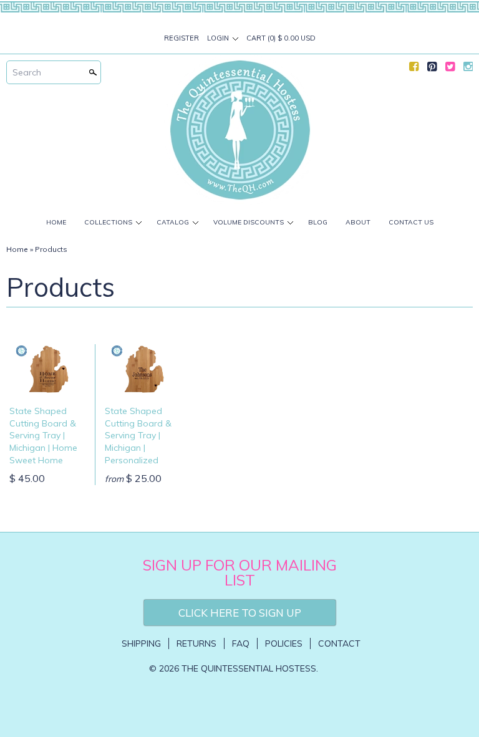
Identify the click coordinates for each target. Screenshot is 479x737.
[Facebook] (414, 69)
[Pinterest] (432, 69)
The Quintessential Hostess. (249, 668)
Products (51, 249)
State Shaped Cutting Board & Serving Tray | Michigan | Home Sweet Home (43, 435)
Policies (283, 643)
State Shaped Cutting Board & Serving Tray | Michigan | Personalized (138, 435)
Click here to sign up (239, 612)
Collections (108, 222)
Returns (196, 643)
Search (26, 72)
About (358, 222)
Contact (339, 643)
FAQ (240, 643)
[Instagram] (468, 69)
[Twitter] (450, 69)
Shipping (141, 643)
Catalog (173, 222)
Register (181, 38)
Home (56, 222)
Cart (281, 38)
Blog (317, 222)
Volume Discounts (248, 222)
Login (218, 38)
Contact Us (411, 222)
